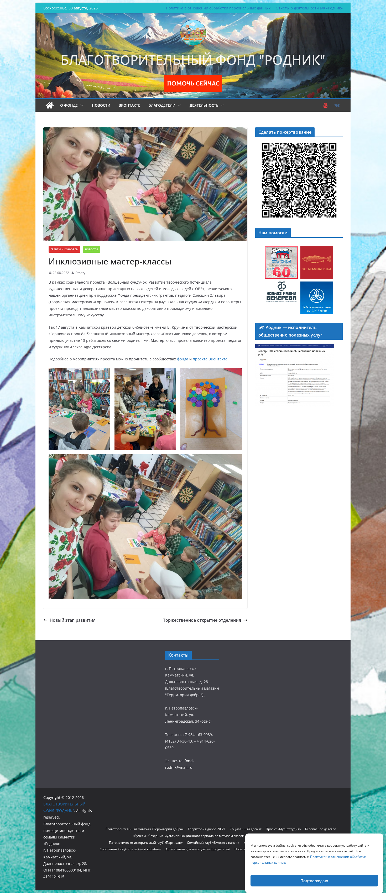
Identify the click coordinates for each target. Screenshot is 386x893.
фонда (182, 358)
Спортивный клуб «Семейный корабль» (130, 849)
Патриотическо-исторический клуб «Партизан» (146, 842)
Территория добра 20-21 (207, 829)
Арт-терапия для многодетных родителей (197, 849)
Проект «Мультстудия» (283, 829)
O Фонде (69, 105)
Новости (101, 105)
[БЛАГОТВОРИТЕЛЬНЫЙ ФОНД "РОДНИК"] (49, 105)
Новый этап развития (73, 620)
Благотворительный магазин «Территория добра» (145, 829)
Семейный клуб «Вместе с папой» (213, 842)
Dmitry (80, 272)
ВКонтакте (129, 105)
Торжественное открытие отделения (202, 620)
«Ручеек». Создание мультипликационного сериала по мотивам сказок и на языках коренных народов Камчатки (221, 836)
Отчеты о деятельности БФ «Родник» (309, 8)
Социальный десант (246, 829)
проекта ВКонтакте (210, 358)
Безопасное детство (320, 829)
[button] (81, 105)
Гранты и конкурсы (64, 249)
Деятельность (204, 105)
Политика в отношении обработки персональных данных (218, 8)
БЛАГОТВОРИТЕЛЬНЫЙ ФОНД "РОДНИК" (193, 60)
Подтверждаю (314, 880)
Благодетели (162, 105)
